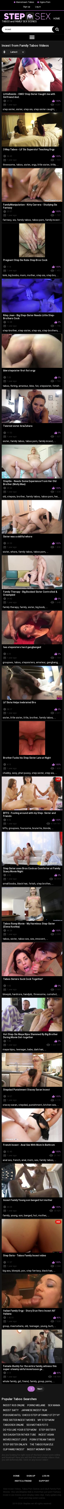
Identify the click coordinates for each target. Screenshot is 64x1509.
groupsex (8, 662)
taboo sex (23, 938)
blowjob (7, 994)
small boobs (9, 883)
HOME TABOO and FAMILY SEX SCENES (31, 20)
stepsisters (28, 662)
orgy (34, 164)
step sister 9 (47, 1429)
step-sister (24, 330)
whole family (10, 1381)
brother (21, 496)
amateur (23, 386)
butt (50, 1326)
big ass (7, 1270)
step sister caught (44, 109)
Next (39, 1389)
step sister (9, 109)
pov (23, 1270)
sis (14, 220)
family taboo (24, 220)
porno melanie (36, 1405)
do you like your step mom (19, 1429)
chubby (7, 773)
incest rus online (14, 1405)
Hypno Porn (45, 2)
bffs (5, 828)
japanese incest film (34, 1410)
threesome (9, 164)
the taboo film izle (41, 1444)
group (6, 1326)
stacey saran (10, 1105)
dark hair (38, 1049)
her (56, 496)
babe (30, 1049)
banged (28, 1215)
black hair (22, 883)
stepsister (45, 386)
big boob (40, 607)
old (4, 496)
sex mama (54, 1405)
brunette (37, 828)
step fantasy (33, 1270)
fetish (56, 386)
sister (19, 109)
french (16, 1160)
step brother (44, 883)
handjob (27, 994)
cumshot (52, 994)
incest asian (46, 1434)
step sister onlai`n (15, 1444)
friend (25, 1381)
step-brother (10, 330)
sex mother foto (37, 1425)
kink (5, 275)
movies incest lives (15, 1439)
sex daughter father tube (19, 1434)
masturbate (17, 1326)
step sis (28, 109)
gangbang (52, 662)
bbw (31, 386)
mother (31, 275)
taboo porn (38, 220)
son (21, 1215)
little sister (43, 164)
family (23, 607)
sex (32, 938)
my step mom (46, 1420)
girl (19, 1381)
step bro (51, 275)
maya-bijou (9, 1049)
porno (48, 1381)
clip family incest (14, 1449)
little (53, 164)
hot (35, 1215)
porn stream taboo (42, 1439)
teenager (21, 1049)
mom (23, 275)
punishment (35, 1105)
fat (37, 386)
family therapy (11, 607)
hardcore (17, 994)
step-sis (36, 330)
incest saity (11, 1410)
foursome (25, 828)
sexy (14, 773)
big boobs (13, 275)
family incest (52, 220)
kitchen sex (49, 1105)
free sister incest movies (19, 1420)
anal (24, 1160)
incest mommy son (39, 1449)
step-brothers (50, 330)
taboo (19, 164)
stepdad (23, 1105)
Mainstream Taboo (25, 2)
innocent (40, 938)
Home (16, 1476)
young (14, 1215)
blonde (47, 828)
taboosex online (13, 1425)
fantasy (7, 220)
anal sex (7, 1160)
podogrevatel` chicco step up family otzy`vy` (31, 1415)
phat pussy (24, 773)
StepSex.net (28, 1503)
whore (13, 551)
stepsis (11, 496)
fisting (13, 386)
